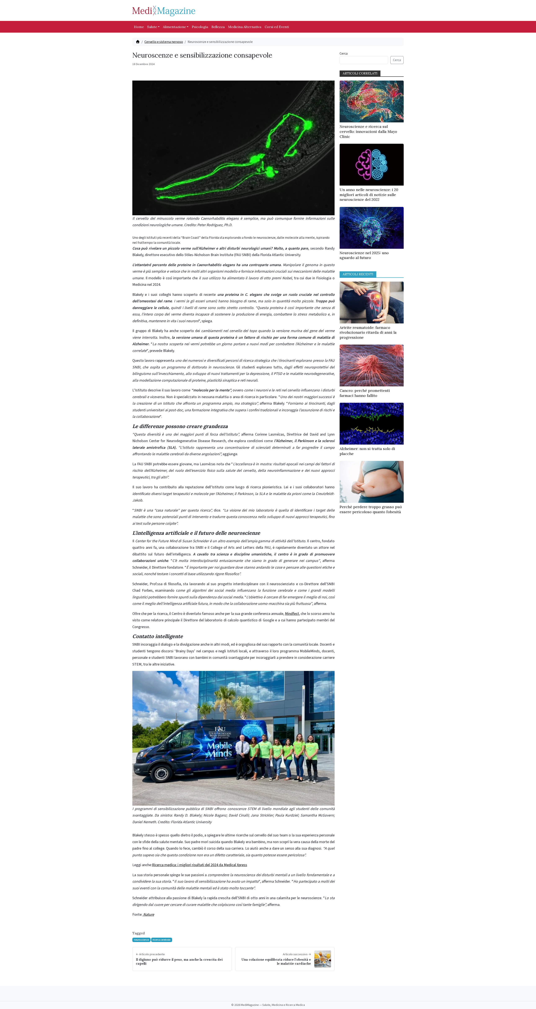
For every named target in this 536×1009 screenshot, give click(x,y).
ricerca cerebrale (161, 940)
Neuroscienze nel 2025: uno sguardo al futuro (364, 255)
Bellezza (218, 27)
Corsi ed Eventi (277, 27)
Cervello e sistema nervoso (163, 42)
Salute (152, 27)
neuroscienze (141, 940)
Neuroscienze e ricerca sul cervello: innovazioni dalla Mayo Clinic (368, 131)
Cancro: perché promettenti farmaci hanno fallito (365, 393)
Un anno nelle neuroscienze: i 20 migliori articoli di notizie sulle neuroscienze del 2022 (369, 194)
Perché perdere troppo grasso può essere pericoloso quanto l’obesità (371, 509)
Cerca (344, 53)
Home (139, 27)
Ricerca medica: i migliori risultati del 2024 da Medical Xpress (199, 865)
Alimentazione (174, 27)
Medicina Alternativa (244, 27)
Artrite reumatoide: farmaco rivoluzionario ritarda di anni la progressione (368, 332)
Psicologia (200, 27)
